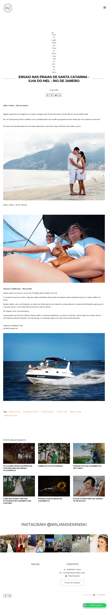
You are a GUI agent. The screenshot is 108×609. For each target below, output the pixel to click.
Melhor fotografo (10, 415)
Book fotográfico (47, 412)
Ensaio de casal (75, 412)
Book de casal (62, 412)
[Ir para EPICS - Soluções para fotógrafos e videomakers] (93, 595)
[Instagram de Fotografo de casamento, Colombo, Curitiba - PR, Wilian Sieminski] (10, 595)
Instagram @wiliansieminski (54, 524)
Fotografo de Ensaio (30, 412)
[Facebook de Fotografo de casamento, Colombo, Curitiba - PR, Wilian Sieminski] (5, 595)
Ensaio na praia (14, 412)
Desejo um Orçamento (72, 583)
